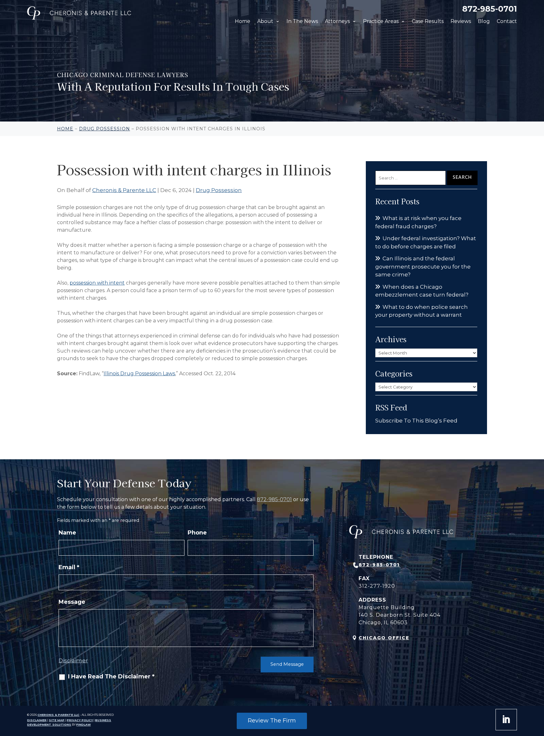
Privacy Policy (80, 720)
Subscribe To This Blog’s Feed (416, 420)
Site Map (57, 720)
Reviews (460, 21)
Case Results (428, 21)
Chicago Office (384, 638)
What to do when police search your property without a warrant (421, 311)
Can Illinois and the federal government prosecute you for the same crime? (423, 266)
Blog (484, 21)
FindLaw (83, 724)
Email (69, 567)
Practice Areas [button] (381, 21)
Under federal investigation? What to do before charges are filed (425, 242)
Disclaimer (73, 660)
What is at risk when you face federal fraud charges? (418, 222)
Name (67, 532)
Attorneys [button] (337, 21)
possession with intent (97, 283)
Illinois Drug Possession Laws (139, 373)
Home (242, 21)
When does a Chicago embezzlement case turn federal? (421, 291)
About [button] (265, 21)
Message (72, 601)
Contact (507, 21)
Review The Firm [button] (272, 720)
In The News (302, 21)
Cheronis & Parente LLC (124, 190)
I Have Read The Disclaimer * (111, 676)
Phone (197, 532)
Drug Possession (219, 190)
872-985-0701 (489, 9)
